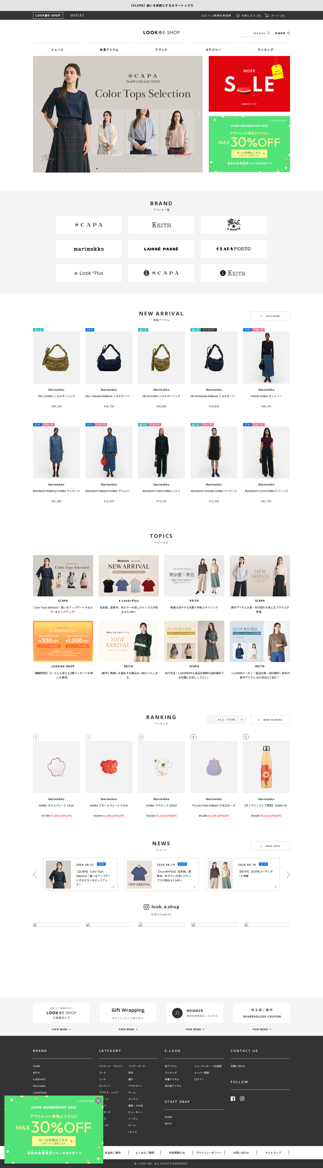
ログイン (207, 15)
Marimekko (39, 1086)
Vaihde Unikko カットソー (266, 396)
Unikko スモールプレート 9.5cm (109, 805)
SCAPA (36, 1066)
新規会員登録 (222, 15)
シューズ (103, 1125)
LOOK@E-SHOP (48, 15)
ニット (102, 1079)
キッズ (102, 1119)
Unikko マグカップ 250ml (161, 805)
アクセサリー (135, 1086)
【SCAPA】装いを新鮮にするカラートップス (161, 5)
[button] (198, 114)
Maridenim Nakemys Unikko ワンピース (56, 491)
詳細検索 (280, 33)
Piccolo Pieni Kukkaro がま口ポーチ (213, 805)
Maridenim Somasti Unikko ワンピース (214, 491)
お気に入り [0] (251, 15)
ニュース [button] (57, 49)
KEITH (36, 1072)
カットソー (105, 1086)
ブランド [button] (161, 49)
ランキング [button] (266, 49)
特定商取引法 (177, 1152)
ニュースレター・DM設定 (208, 1066)
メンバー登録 (201, 1072)
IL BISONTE (39, 1079)
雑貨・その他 (135, 1105)
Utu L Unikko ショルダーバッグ (56, 396)
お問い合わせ (238, 1066)
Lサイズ (132, 1132)
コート (102, 1072)
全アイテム (171, 1066)
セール (132, 1125)
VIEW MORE (273, 316)
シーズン (133, 1119)
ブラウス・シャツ (108, 1092)
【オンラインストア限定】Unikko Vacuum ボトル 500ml (276, 805)
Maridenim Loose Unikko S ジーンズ (266, 491)
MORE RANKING (273, 719)
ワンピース (105, 1112)
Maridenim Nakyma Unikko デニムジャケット (112, 491)
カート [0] (278, 15)
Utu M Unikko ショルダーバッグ (161, 396)
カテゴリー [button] (213, 49)
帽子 (130, 1079)
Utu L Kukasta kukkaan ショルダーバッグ (109, 396)
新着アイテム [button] (109, 49)
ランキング (171, 1072)
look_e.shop (165, 909)
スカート (104, 1099)
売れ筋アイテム (173, 1086)
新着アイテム (172, 1079)
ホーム (132, 1092)
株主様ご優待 (113, 1152)
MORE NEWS (272, 846)
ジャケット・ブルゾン (111, 1066)
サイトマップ (273, 1152)
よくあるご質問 (145, 1152)
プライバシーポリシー (209, 1152)
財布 (130, 1072)
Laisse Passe (40, 1092)
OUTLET (77, 15)
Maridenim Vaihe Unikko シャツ (161, 491)
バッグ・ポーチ (136, 1066)
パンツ (102, 1105)
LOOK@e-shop (161, 32)
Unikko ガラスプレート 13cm (56, 805)
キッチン (133, 1099)
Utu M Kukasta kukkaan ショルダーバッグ (215, 396)
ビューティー (135, 1112)
